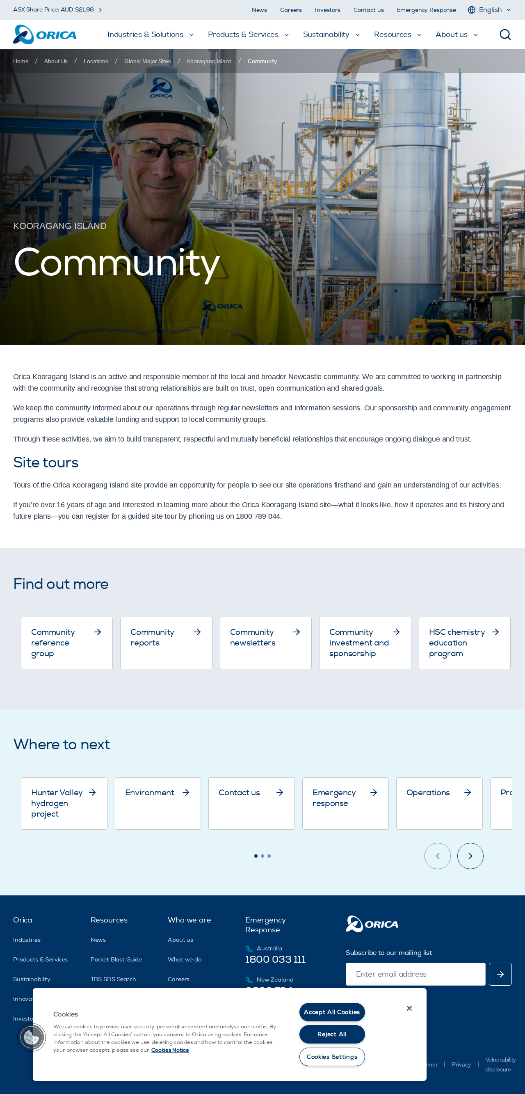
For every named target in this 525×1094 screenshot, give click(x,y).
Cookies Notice (170, 1050)
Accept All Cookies (332, 1012)
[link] (262, 61)
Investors (327, 10)
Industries (27, 939)
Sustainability (31, 979)
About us (180, 939)
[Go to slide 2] (262, 856)
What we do (184, 959)
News (259, 10)
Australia (269, 948)
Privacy (461, 1064)
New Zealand (275, 979)
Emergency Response (426, 10)
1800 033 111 (275, 959)
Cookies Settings (332, 1056)
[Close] (409, 1008)
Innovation (28, 999)
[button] (31, 1037)
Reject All (331, 1034)
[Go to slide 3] (269, 856)
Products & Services (40, 959)
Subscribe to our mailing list (389, 953)
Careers (291, 10)
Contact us (369, 10)
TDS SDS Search (113, 979)
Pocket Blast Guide (116, 959)
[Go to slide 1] (256, 856)
